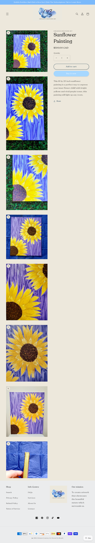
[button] (7, 14)
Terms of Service (13, 509)
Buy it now (71, 73)
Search (9, 492)
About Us (32, 503)
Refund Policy (12, 503)
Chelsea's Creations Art (44, 538)
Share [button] (58, 101)
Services (31, 498)
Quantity (57, 53)
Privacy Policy (12, 498)
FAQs (30, 492)
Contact (31, 509)
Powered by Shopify (57, 538)
